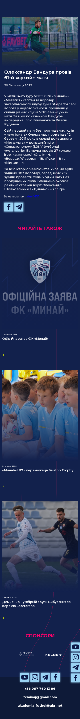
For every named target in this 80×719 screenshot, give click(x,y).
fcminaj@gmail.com (40, 697)
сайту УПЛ (32, 196)
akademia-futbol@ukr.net (40, 706)
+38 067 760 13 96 (40, 689)
